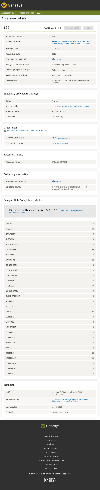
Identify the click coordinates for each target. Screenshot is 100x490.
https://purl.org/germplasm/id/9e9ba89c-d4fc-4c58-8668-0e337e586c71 (71, 400)
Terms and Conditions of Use (51, 460)
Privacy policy (51, 468)
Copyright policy (51, 464)
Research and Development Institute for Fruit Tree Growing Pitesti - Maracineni (71, 42)
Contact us (51, 440)
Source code (51, 452)
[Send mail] (5, 130)
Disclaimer (51, 444)
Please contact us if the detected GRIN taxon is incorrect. (27, 130)
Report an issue (51, 448)
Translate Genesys (51, 456)
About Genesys (51, 436)
